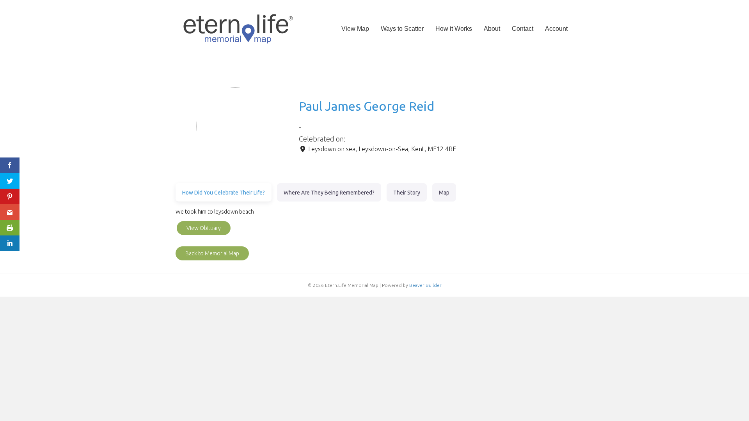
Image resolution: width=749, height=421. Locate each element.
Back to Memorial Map (212, 253)
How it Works (453, 28)
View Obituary (203, 228)
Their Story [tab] (406, 192)
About (492, 28)
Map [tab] (444, 192)
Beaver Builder (425, 285)
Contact (522, 28)
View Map (355, 28)
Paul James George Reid (367, 106)
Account (556, 28)
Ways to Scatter (402, 28)
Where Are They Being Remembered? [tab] (329, 192)
